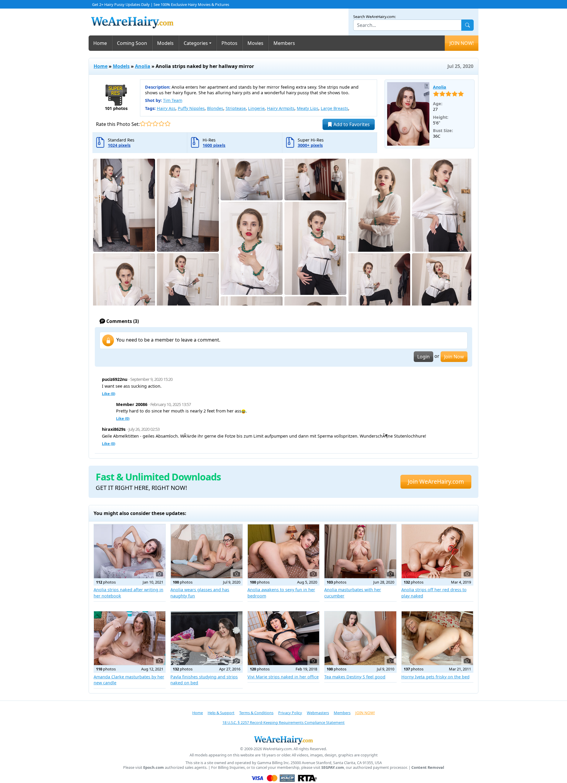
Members (284, 43)
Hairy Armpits (280, 108)
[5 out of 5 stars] (167, 123)
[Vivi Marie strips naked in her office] (283, 638)
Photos (229, 43)
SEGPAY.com (332, 767)
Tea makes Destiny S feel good (354, 677)
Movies (255, 43)
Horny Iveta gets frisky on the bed (435, 677)
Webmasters (318, 712)
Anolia (142, 66)
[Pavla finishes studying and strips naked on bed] (206, 638)
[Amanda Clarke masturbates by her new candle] (130, 638)
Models (165, 43)
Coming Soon (132, 43)
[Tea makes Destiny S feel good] (360, 638)
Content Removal (427, 767)
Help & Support (221, 712)
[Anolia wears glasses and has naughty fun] (206, 551)
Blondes (215, 108)
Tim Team (172, 100)
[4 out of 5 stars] (161, 123)
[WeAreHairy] (283, 739)
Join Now (454, 356)
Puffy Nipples (191, 108)
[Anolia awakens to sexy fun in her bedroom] (283, 551)
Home (100, 43)
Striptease (236, 108)
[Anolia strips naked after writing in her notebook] (130, 551)
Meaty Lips (307, 108)
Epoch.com (153, 767)
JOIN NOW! (461, 43)
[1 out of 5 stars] (143, 123)
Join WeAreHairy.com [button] (436, 481)
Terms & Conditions (256, 712)
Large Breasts (334, 108)
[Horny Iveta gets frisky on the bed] (437, 638)
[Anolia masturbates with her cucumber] (360, 551)
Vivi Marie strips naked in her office (283, 677)
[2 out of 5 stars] (149, 123)
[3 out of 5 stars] (155, 123)
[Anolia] (408, 114)
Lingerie (256, 108)
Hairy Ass (166, 108)
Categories (196, 43)
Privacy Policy (290, 712)
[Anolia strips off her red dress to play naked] (437, 551)
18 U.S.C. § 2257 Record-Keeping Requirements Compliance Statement (283, 722)
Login (423, 356)
